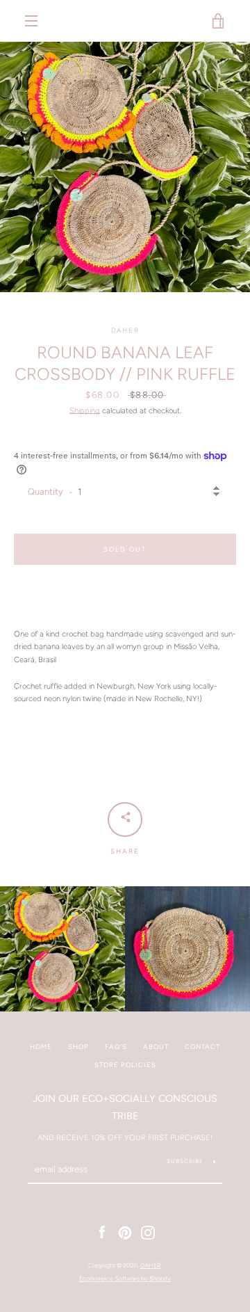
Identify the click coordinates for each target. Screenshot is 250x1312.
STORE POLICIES (125, 1065)
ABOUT (156, 1046)
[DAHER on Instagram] (148, 1232)
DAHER (150, 1265)
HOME (41, 1046)
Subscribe (185, 1161)
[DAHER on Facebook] (102, 1232)
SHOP (78, 1046)
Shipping (84, 410)
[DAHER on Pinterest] (125, 1232)
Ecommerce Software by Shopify (125, 1278)
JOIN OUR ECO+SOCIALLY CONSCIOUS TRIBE (125, 1107)
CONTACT (202, 1046)
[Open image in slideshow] (125, 167)
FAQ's (116, 1046)
